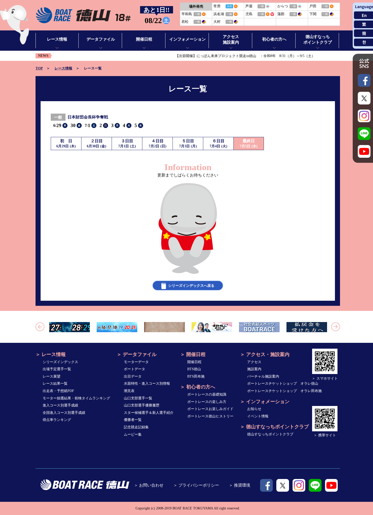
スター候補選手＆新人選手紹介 (149, 413)
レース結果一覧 (55, 383)
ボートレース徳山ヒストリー (210, 416)
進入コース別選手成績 (60, 405)
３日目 (127, 143)
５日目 (188, 143)
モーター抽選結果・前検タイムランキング (76, 398)
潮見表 (129, 391)
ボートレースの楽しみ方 (206, 402)
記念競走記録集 (136, 427)
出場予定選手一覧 (57, 369)
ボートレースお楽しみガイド (210, 409)
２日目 (96, 143)
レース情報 (63, 68)
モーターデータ (136, 362)
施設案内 (254, 369)
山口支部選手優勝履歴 (141, 405)
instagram (299, 485)
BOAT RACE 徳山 (83, 15)
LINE (315, 485)
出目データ (133, 376)
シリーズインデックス (60, 362)
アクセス (254, 362)
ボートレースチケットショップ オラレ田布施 (284, 391)
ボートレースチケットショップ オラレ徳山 (282, 383)
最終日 (249, 143)
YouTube (331, 485)
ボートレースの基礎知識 (206, 394)
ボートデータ (134, 369)
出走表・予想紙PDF (58, 391)
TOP (39, 68)
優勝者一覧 (133, 420)
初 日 (66, 143)
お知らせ (254, 409)
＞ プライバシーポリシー (196, 485)
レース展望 (51, 376)
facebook (266, 485)
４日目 (157, 143)
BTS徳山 (194, 369)
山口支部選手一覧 (138, 398)
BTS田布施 (196, 376)
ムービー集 (133, 434)
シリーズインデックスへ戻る (191, 286)
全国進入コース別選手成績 (64, 413)
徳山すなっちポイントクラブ (270, 434)
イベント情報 (257, 416)
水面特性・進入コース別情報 (147, 383)
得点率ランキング (57, 420)
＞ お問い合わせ (148, 485)
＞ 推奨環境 (239, 485)
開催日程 (194, 362)
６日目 (218, 143)
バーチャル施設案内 (263, 376)
